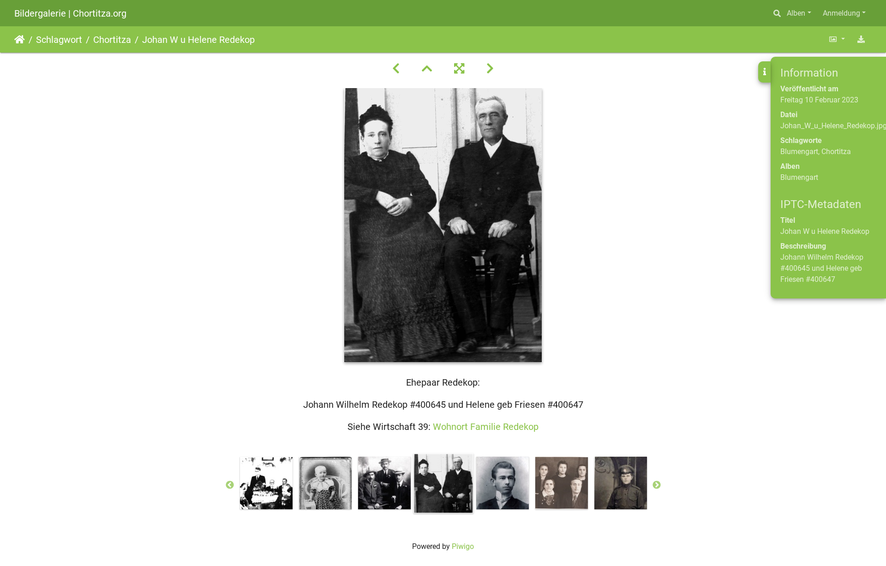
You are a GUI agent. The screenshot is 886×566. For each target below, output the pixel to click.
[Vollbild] (459, 69)
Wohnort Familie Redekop (486, 426)
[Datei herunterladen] (861, 39)
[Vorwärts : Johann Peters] (490, 69)
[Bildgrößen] (836, 39)
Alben (796, 13)
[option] (266, 483)
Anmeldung (841, 13)
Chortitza (112, 39)
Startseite (19, 40)
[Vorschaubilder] (427, 69)
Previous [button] (229, 485)
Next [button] (656, 485)
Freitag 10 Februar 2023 (819, 99)
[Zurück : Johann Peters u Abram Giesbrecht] (396, 69)
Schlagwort (59, 39)
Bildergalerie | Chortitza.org (70, 13)
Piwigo (463, 546)
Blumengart (799, 151)
